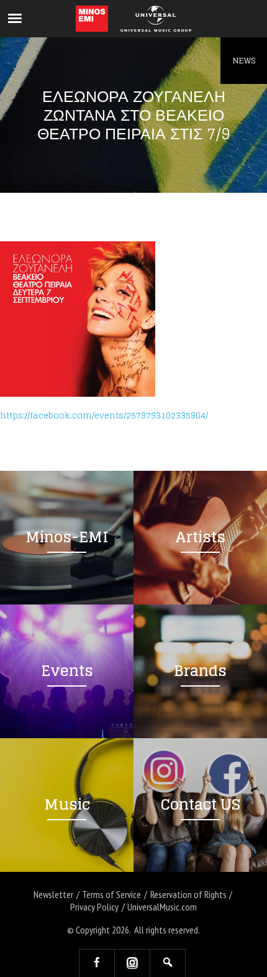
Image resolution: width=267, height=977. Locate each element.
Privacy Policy (94, 907)
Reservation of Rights (188, 894)
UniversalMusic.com (162, 907)
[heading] (92, 19)
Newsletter (53, 894)
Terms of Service (111, 894)
